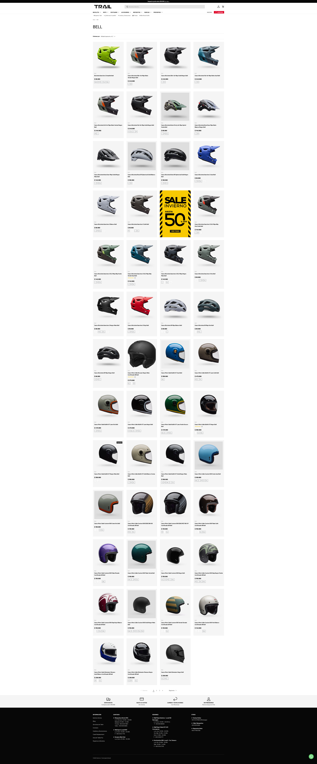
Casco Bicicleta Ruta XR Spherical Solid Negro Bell (174, 175)
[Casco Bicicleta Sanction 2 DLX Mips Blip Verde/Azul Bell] (142, 255)
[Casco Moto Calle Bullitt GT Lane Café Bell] (209, 354)
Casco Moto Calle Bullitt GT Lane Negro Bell (140, 424)
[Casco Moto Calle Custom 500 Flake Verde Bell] (142, 555)
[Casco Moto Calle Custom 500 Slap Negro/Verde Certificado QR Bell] (209, 555)
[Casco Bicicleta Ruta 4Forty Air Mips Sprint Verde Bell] (175, 107)
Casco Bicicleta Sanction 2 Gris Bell (205, 273)
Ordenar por (96, 36)
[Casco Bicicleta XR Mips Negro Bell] (108, 354)
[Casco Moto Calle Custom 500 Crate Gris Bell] (108, 505)
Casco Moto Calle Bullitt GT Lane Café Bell (207, 373)
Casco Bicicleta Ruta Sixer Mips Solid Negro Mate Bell (107, 175)
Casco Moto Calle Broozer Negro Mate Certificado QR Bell (139, 374)
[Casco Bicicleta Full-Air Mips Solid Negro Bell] (142, 107)
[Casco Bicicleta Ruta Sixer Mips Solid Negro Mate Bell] (108, 156)
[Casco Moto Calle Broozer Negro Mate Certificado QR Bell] (142, 354)
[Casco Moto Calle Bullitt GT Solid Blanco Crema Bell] (142, 455)
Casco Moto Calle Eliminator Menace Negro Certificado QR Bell (140, 673)
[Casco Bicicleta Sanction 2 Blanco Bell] (108, 206)
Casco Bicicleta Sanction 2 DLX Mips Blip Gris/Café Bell (206, 225)
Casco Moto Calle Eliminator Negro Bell (172, 672)
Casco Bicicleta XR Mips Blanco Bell (171, 325)
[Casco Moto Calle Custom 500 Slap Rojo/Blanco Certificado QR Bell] (108, 604)
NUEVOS (209, 12)
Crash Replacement (98, 734)
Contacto (95, 728)
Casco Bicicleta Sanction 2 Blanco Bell (105, 224)
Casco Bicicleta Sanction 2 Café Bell (138, 224)
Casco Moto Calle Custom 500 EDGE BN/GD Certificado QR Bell (140, 524)
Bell (97, 19)
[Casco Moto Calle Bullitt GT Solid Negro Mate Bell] (175, 455)
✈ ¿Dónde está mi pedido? (110, 15)
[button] (223, 6)
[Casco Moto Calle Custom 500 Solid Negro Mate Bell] (142, 604)
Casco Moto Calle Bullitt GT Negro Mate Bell (106, 474)
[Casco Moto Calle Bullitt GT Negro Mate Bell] (108, 455)
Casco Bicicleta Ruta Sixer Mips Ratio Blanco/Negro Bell (205, 126)
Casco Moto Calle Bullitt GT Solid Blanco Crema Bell (141, 475)
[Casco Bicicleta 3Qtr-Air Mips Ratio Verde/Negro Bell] (142, 57)
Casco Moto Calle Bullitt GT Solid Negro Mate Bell (174, 475)
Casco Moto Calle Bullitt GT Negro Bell (206, 424)
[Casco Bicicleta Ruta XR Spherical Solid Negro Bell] (175, 156)
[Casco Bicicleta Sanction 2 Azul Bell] (209, 156)
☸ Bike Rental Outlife (144, 15)
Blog (94, 721)
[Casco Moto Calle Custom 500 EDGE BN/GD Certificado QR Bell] (142, 505)
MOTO (104, 12)
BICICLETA (96, 12)
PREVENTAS (157, 12)
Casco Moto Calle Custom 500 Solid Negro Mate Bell (141, 623)
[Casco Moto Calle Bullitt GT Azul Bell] (175, 354)
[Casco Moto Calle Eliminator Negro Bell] (175, 654)
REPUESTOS (136, 12)
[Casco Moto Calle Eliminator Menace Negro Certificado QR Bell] (142, 654)
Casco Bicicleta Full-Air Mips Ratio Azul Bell (207, 75)
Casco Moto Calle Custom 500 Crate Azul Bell (208, 474)
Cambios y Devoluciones (100, 731)
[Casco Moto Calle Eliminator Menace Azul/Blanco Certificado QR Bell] (108, 654)
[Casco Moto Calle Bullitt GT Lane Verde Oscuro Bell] (175, 406)
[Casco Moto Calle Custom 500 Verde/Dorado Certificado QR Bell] (175, 604)
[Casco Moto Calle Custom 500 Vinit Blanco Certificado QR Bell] (209, 604)
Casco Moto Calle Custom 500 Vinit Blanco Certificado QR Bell (207, 623)
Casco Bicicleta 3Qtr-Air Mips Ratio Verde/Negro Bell (138, 76)
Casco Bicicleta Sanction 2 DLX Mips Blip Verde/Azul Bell (139, 274)
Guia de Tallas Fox (98, 737)
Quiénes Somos (97, 718)
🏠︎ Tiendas (135, 15)
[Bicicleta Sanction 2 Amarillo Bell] (108, 57)
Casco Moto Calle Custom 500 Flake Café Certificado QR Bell (206, 524)
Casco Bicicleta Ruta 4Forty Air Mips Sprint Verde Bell (173, 126)
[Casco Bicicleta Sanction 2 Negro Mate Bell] (108, 307)
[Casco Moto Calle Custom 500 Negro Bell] (175, 555)
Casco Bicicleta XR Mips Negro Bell (104, 373)
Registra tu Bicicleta (99, 741)
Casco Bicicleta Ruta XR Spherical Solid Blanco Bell (141, 175)
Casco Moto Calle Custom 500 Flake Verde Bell (141, 573)
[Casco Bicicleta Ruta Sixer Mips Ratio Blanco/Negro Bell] (209, 107)
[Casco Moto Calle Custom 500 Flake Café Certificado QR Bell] (209, 505)
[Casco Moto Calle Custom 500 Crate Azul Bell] (209, 455)
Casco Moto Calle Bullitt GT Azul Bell (171, 373)
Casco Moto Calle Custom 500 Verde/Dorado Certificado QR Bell (174, 623)
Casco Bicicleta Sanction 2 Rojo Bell (138, 325)
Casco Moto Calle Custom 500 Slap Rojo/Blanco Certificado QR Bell (108, 623)
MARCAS (147, 12)
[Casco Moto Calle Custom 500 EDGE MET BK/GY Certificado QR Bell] (175, 505)
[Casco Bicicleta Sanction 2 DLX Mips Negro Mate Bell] (175, 255)
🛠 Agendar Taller (98, 15)
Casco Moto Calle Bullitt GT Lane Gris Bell (106, 424)
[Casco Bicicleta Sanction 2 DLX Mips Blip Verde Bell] (108, 255)
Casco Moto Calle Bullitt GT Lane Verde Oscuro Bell (174, 425)
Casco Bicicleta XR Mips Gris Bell (204, 325)
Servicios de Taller (98, 724)
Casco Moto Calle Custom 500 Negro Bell (173, 573)
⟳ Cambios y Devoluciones (124, 15)
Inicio (94, 19)
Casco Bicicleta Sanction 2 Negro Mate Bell (106, 325)
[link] (144, 690)
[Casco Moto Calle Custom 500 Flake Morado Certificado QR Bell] (108, 555)
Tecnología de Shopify (106, 758)
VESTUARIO (113, 12)
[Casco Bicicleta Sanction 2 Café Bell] (142, 206)
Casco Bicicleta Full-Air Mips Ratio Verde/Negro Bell (108, 126)
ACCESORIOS (125, 12)
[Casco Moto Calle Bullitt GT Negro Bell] (209, 406)
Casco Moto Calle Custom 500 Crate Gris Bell (107, 523)
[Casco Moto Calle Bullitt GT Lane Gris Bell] (108, 406)
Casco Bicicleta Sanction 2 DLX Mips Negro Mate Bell (173, 274)
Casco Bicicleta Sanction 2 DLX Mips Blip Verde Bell (108, 274)
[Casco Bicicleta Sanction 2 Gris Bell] (209, 255)
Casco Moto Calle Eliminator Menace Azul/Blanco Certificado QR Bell (104, 673)
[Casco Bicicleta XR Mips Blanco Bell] (175, 307)
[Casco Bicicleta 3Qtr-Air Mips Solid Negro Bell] (175, 57)
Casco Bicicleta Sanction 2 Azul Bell (205, 174)
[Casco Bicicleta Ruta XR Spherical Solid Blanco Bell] (142, 156)
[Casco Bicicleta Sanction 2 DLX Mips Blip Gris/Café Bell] (209, 206)
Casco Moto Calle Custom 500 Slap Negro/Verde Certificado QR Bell (209, 574)
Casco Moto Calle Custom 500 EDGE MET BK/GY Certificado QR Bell (175, 524)
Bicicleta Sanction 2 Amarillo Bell (104, 75)
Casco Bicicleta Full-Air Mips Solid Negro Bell (141, 125)
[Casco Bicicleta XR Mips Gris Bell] (209, 307)
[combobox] (165, 6)
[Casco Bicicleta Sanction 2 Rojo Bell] (142, 307)
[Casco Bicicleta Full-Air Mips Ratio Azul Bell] (209, 57)
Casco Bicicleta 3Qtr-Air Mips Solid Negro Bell (174, 75)
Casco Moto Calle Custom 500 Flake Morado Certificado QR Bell (106, 574)
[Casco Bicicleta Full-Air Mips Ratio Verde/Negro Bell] (108, 107)
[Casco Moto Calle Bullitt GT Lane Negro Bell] (142, 406)
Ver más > (166, 1)
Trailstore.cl (98, 758)
